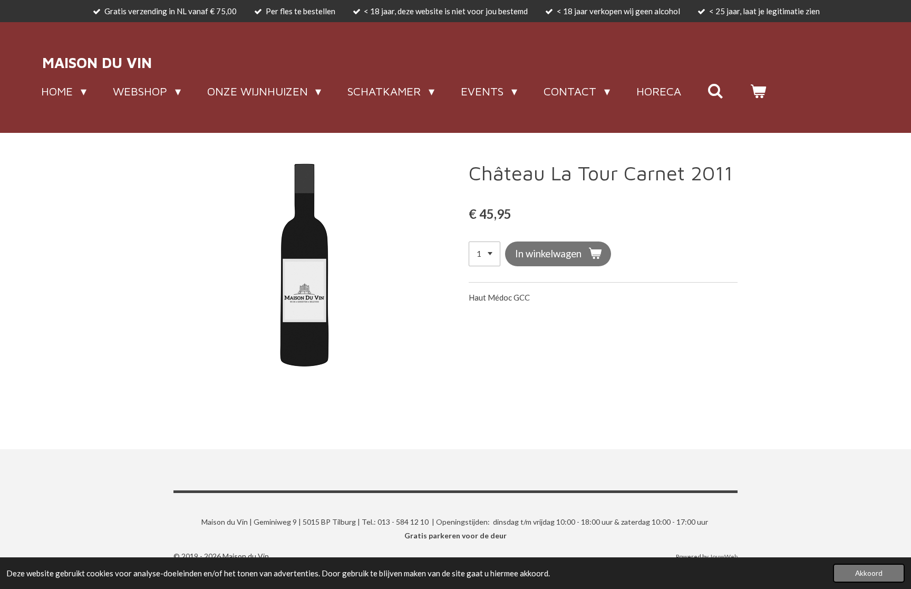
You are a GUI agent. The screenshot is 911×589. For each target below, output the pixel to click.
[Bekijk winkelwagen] (758, 91)
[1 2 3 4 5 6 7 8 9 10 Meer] (484, 254)
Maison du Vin (97, 62)
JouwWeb (724, 556)
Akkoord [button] (869, 573)
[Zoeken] (715, 91)
